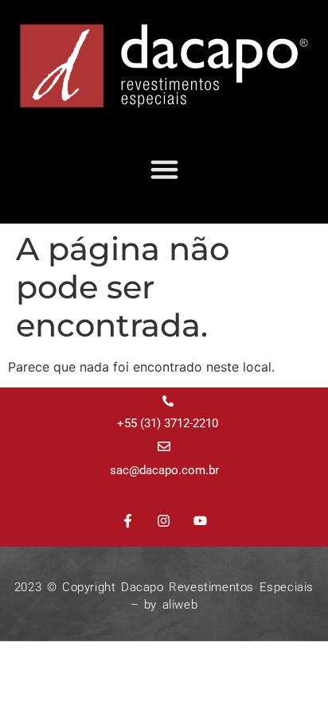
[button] (164, 169)
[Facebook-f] (127, 521)
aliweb (180, 605)
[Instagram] (164, 521)
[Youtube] (200, 521)
